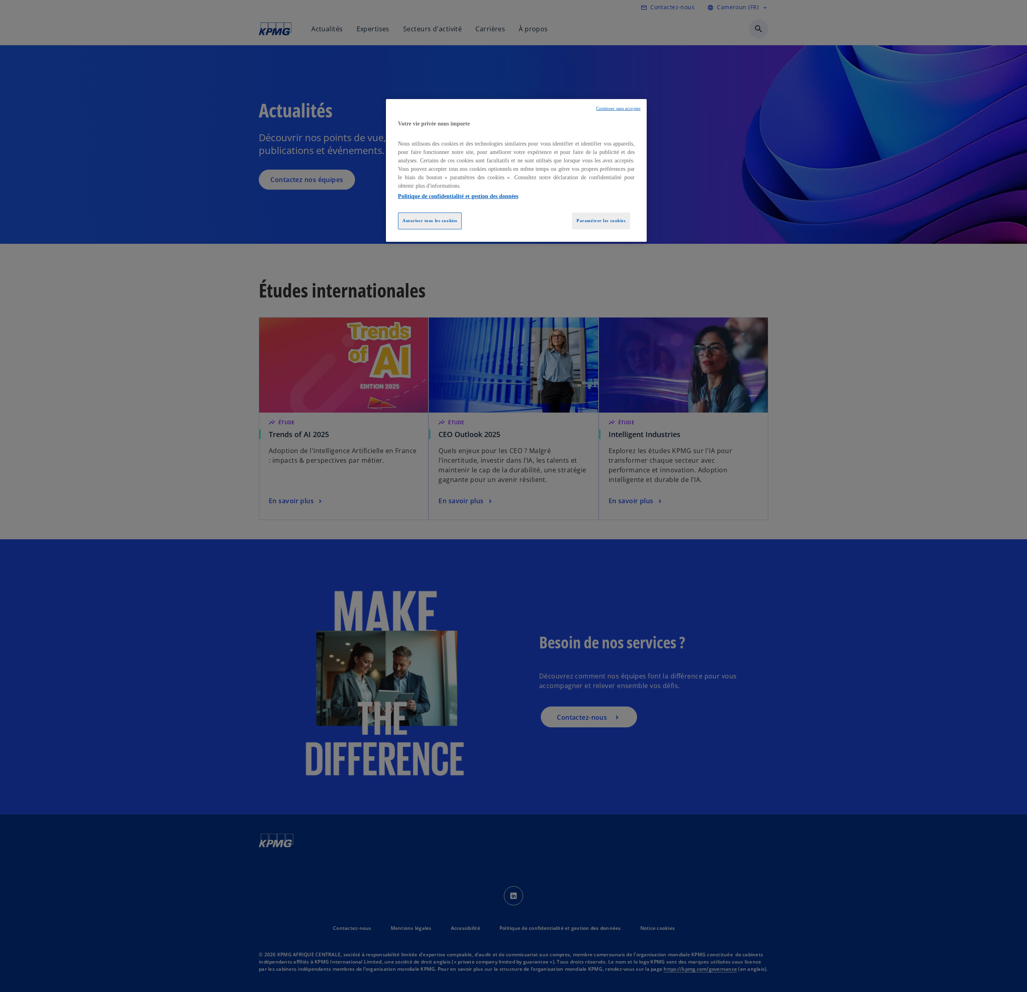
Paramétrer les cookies (601, 220)
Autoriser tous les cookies (429, 220)
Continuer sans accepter (618, 108)
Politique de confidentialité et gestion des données (458, 196)
